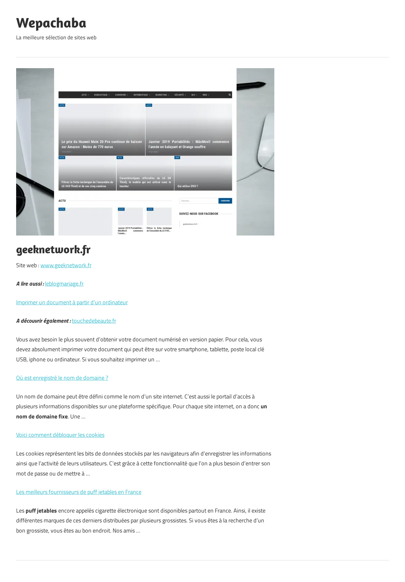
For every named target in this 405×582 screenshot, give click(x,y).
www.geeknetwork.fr (65, 265)
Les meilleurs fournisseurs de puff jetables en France (78, 492)
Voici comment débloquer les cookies (60, 434)
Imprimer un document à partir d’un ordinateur (72, 302)
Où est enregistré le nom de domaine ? (62, 377)
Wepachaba (51, 22)
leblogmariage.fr (64, 283)
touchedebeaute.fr (94, 320)
